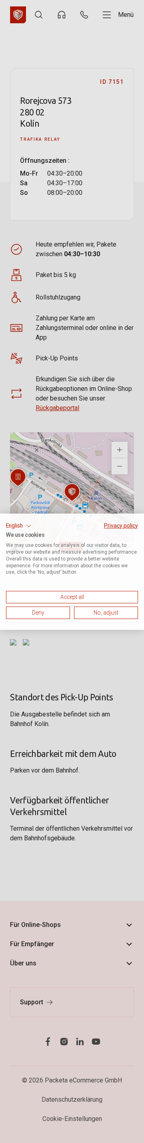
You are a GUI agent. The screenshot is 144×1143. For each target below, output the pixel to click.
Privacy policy (121, 525)
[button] (19, 525)
